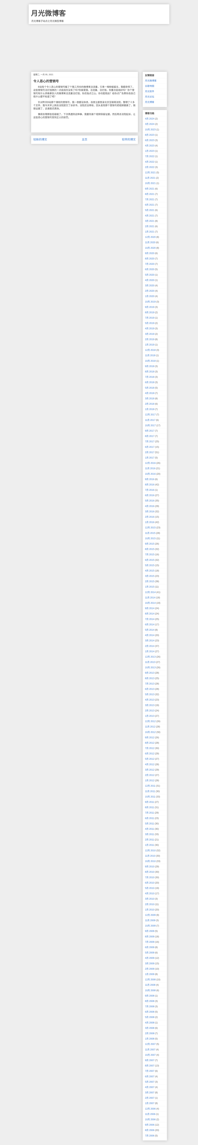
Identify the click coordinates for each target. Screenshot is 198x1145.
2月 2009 (149, 969)
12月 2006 (150, 1109)
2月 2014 (149, 646)
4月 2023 (149, 145)
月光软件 (149, 91)
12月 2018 (150, 350)
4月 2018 (149, 393)
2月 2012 (149, 775)
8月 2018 (149, 371)
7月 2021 (149, 199)
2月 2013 (149, 710)
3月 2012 (149, 770)
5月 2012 (149, 759)
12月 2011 (150, 786)
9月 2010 (149, 866)
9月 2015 (149, 544)
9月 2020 (149, 253)
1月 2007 (149, 1103)
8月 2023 (149, 135)
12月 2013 (150, 657)
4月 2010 (149, 893)
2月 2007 (149, 1098)
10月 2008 (150, 990)
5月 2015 (149, 565)
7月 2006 (149, 1135)
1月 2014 (149, 651)
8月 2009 (149, 936)
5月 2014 (149, 630)
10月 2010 (150, 861)
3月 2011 (149, 834)
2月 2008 (149, 1033)
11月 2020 (150, 242)
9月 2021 (149, 189)
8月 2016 (149, 484)
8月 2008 (149, 1001)
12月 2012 (150, 721)
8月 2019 (149, 312)
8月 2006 (149, 1130)
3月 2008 (149, 1028)
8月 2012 (149, 743)
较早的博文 (129, 139)
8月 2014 (149, 613)
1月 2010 (149, 909)
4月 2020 (149, 280)
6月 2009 (149, 947)
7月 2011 (149, 813)
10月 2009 (150, 926)
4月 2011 (149, 829)
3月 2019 (149, 334)
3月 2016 (149, 511)
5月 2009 (149, 952)
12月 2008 (150, 979)
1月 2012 (149, 780)
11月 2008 (150, 985)
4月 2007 (149, 1087)
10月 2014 (150, 603)
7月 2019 (149, 318)
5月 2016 (149, 500)
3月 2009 (149, 963)
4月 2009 (149, 958)
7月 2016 (149, 490)
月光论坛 (149, 96)
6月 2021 (149, 205)
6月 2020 (149, 269)
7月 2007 (149, 1071)
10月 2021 (150, 183)
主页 (84, 139)
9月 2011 (149, 802)
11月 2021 (150, 178)
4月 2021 (149, 215)
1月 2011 (149, 845)
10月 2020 (150, 248)
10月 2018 (150, 361)
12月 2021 (150, 172)
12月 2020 (150, 237)
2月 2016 (149, 517)
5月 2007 (149, 1082)
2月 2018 (149, 404)
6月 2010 (149, 883)
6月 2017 (149, 447)
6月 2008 (149, 1012)
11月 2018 (150, 355)
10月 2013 (150, 667)
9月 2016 (149, 479)
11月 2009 (150, 920)
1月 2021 (149, 231)
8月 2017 (149, 436)
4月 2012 (149, 764)
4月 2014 (149, 635)
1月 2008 (149, 1039)
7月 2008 (149, 1006)
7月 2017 (149, 441)
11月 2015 (150, 533)
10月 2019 (150, 302)
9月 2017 (149, 431)
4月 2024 (149, 118)
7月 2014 (149, 619)
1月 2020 (149, 296)
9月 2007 (149, 1060)
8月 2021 (149, 194)
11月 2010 (150, 856)
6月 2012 (149, 753)
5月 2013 (149, 694)
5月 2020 (149, 275)
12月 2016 (150, 463)
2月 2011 (149, 839)
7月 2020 (149, 264)
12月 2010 (150, 850)
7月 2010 (149, 877)
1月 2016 (149, 522)
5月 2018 (149, 388)
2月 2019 (149, 339)
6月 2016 (149, 495)
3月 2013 (149, 705)
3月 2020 (149, 285)
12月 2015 (150, 527)
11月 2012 (150, 726)
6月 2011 (149, 818)
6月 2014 (149, 624)
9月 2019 (149, 307)
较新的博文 (40, 139)
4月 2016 (149, 506)
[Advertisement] (99, 45)
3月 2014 (149, 640)
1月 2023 (149, 151)
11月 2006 (150, 1114)
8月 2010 (149, 872)
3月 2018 (149, 398)
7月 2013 (149, 683)
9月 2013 (149, 673)
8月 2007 (149, 1065)
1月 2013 (149, 716)
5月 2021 (149, 210)
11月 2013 (150, 662)
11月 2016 (150, 468)
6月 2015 (149, 560)
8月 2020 (149, 258)
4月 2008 (149, 1022)
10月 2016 (150, 474)
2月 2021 (149, 226)
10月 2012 (150, 732)
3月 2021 (149, 221)
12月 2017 (150, 414)
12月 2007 (150, 1044)
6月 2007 (149, 1076)
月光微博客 (48, 13)
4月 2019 (149, 328)
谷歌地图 (149, 86)
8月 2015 (149, 549)
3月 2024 (149, 124)
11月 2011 (150, 791)
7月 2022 (149, 156)
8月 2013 (149, 678)
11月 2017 (150, 420)
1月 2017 (149, 457)
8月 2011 (149, 807)
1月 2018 (149, 409)
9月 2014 (149, 608)
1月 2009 (149, 974)
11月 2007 (150, 1049)
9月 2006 (149, 1125)
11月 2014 (150, 597)
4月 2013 (149, 700)
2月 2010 (149, 904)
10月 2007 (150, 1055)
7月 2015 (149, 554)
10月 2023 (150, 129)
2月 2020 (149, 291)
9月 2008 (149, 996)
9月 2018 (149, 366)
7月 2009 (149, 942)
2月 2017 (149, 452)
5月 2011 (149, 823)
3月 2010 (149, 899)
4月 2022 (149, 162)
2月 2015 (149, 581)
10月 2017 (150, 425)
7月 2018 (149, 377)
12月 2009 (150, 915)
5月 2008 (149, 1017)
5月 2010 (149, 888)
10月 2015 (150, 538)
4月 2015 (149, 570)
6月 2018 (149, 382)
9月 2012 (149, 737)
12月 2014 (150, 592)
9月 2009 (149, 931)
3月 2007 (149, 1092)
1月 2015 (149, 587)
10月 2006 (150, 1119)
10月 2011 (150, 796)
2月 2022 (149, 167)
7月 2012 (149, 748)
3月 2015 (149, 576)
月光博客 (149, 102)
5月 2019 (149, 323)
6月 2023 (149, 140)
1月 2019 (149, 344)
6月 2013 (149, 689)
